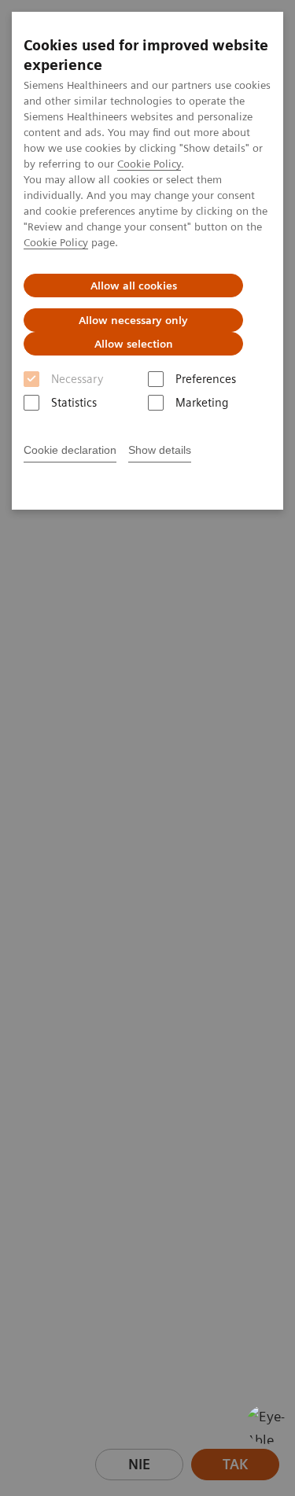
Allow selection (133, 343)
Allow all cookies (133, 285)
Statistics (74, 403)
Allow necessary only (133, 320)
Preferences (205, 379)
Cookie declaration (70, 450)
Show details (159, 450)
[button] (266, 1424)
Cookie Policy (149, 163)
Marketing (201, 403)
